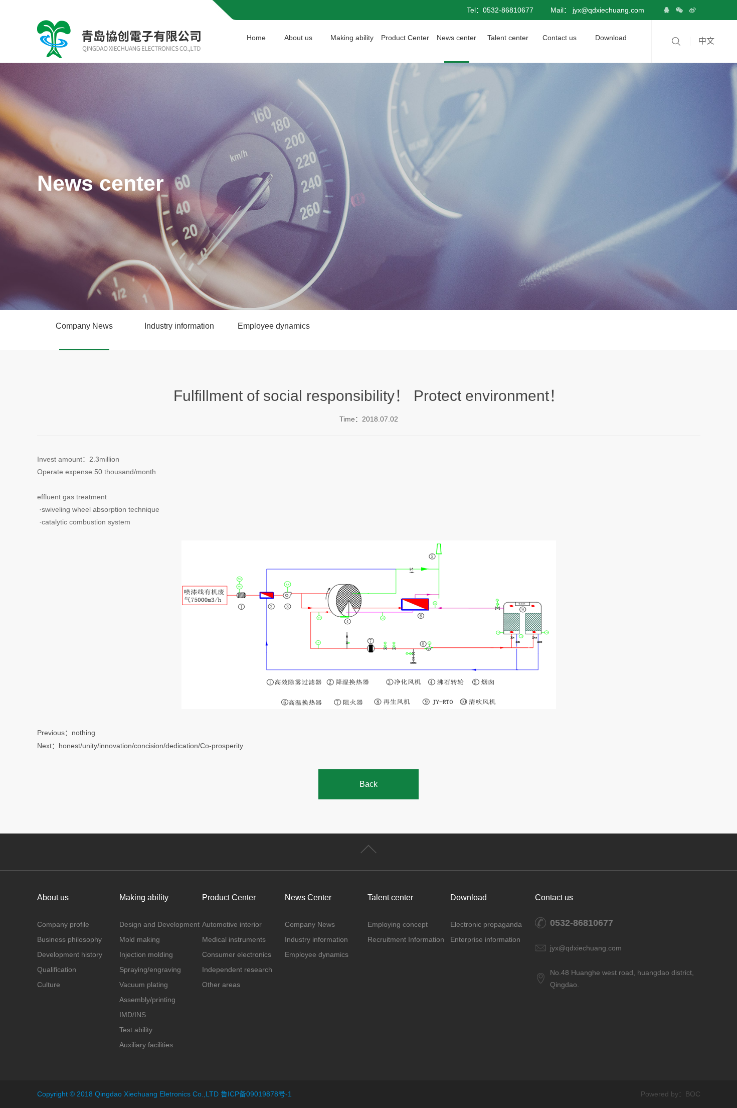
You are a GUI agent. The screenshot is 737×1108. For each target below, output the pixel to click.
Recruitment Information (405, 939)
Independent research (237, 969)
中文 (706, 41)
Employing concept (397, 924)
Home (256, 38)
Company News (84, 326)
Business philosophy (69, 939)
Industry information (179, 326)
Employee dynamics (274, 326)
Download (611, 38)
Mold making (139, 939)
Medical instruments (234, 939)
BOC (692, 1094)
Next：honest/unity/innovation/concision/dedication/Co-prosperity (140, 746)
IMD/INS (132, 1015)
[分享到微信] (679, 10)
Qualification (56, 969)
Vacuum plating (143, 985)
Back (368, 784)
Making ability (352, 38)
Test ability (135, 1030)
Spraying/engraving (150, 969)
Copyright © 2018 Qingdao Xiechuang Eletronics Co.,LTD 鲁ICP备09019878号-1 (164, 1094)
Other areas (221, 985)
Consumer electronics (236, 954)
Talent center (507, 38)
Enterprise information (485, 939)
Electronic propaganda (486, 924)
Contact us (559, 38)
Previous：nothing (66, 733)
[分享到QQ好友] (666, 10)
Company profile (63, 924)
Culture (48, 985)
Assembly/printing (147, 1000)
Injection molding (146, 954)
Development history (69, 954)
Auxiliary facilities (146, 1045)
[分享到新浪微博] (692, 10)
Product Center (405, 38)
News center (456, 38)
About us (298, 38)
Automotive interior (232, 924)
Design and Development (159, 924)
